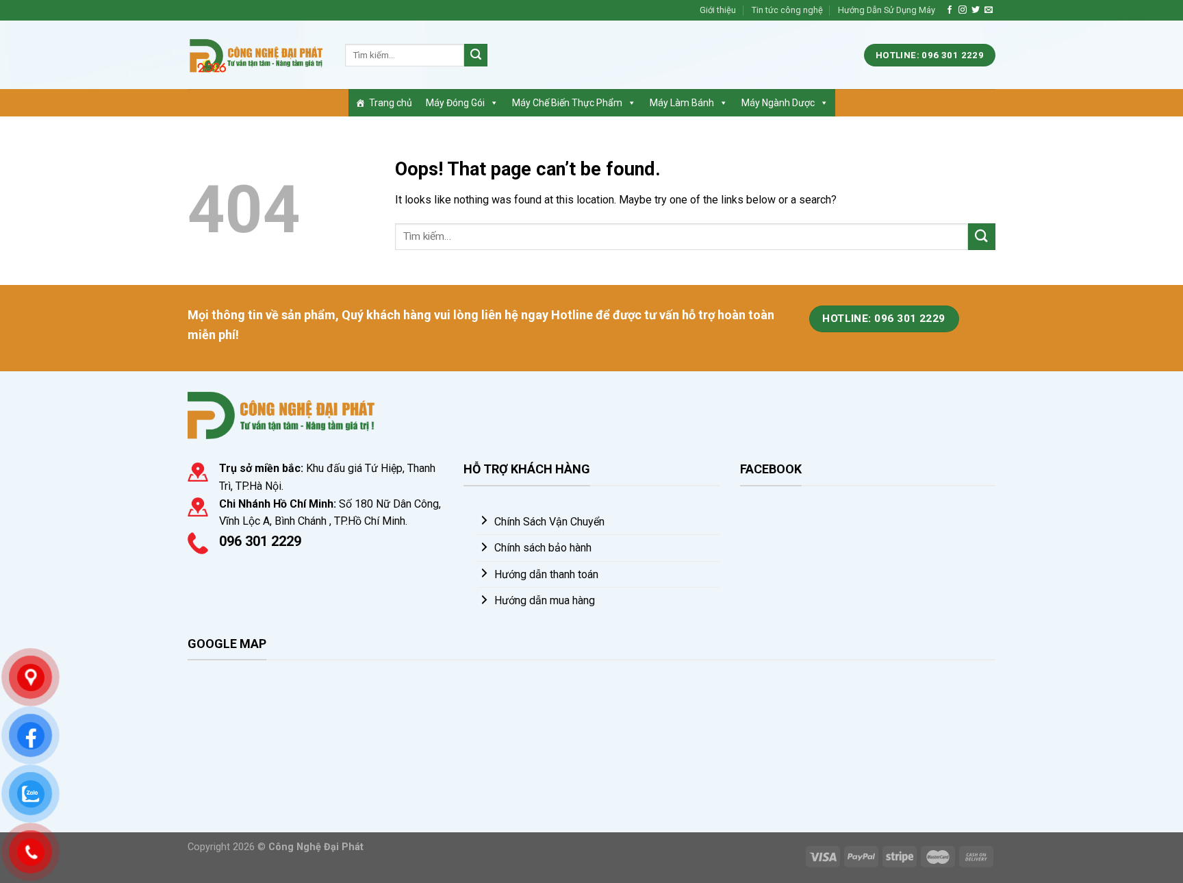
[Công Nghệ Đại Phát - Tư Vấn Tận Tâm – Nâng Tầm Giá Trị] (256, 55)
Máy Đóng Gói (455, 102)
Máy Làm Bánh (682, 102)
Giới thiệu (718, 10)
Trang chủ (390, 102)
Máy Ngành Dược (778, 102)
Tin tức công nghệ (787, 10)
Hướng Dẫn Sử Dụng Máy (886, 10)
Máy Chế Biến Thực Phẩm (567, 102)
